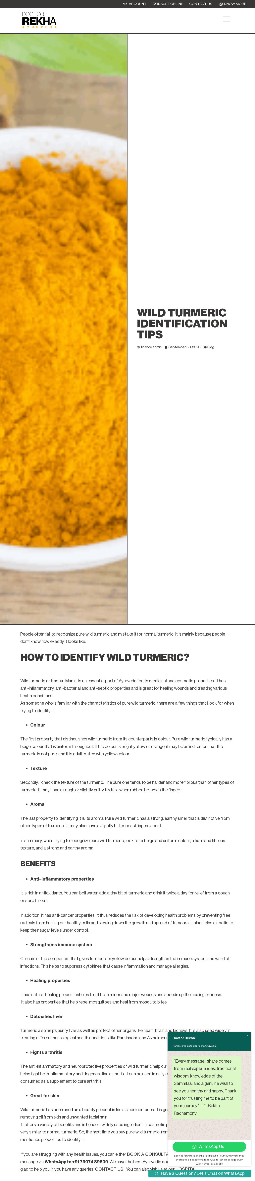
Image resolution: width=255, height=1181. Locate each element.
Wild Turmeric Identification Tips (182, 323)
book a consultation (153, 1154)
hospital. (187, 1169)
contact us (109, 1169)
